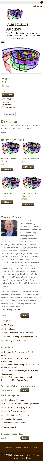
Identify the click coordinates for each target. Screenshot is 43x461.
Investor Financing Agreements (16, 411)
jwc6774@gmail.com (11, 309)
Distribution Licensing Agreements (18, 407)
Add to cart (7, 95)
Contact (18, 448)
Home (34, 448)
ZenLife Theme (32, 455)
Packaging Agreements (13, 419)
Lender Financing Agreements (16, 415)
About (26, 448)
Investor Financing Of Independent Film (20, 336)
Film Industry (9, 329)
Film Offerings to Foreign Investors (18, 333)
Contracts (8, 448)
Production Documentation (8, 106)
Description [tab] (9, 114)
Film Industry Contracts (14, 400)
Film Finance (9, 325)
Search (25, 390)
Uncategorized (10, 427)
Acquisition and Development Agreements (21, 403)
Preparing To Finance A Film (16, 340)
